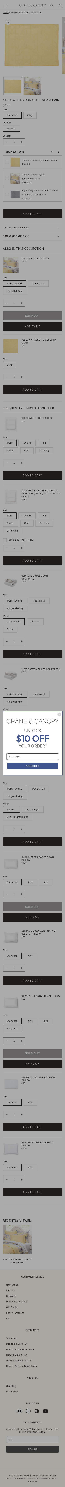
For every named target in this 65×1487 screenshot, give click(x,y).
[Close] (59, 714)
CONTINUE (32, 766)
